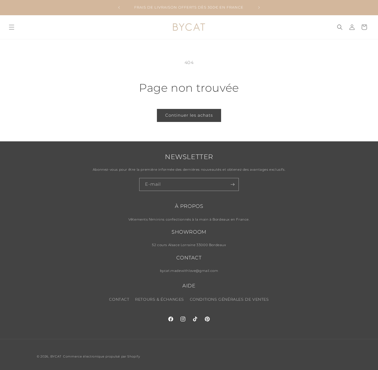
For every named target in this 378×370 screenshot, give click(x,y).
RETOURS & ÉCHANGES (159, 299)
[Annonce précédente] (119, 7)
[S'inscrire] (232, 184)
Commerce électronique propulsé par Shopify (101, 356)
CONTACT (119, 299)
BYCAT (56, 356)
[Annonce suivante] (259, 7)
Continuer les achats (189, 115)
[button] (12, 27)
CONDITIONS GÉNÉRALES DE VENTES (229, 299)
